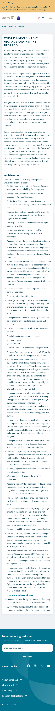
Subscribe (27, 656)
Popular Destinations (15, 695)
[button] (3, 2)
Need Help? (10, 690)
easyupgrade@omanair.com (20, 595)
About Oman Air (12, 679)
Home (4, 26)
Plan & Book (10, 684)
